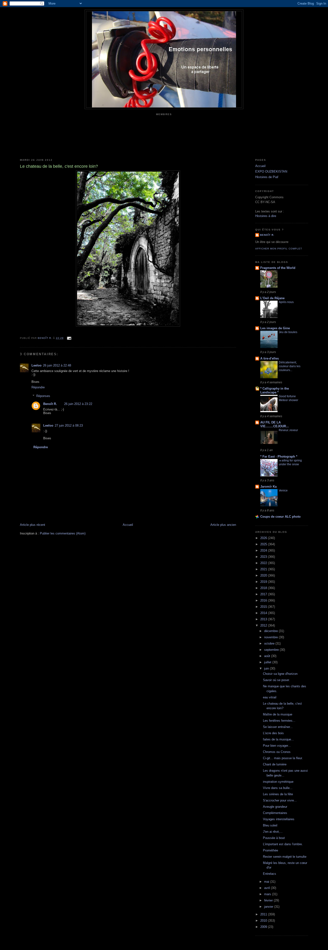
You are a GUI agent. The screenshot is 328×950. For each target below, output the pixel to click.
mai (267, 881)
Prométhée (270, 850)
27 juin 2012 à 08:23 (69, 425)
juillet (268, 662)
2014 (264, 613)
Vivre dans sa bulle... (277, 788)
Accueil (128, 525)
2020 (264, 575)
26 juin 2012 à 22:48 (57, 365)
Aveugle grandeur (275, 806)
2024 (264, 550)
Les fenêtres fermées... (279, 720)
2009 (264, 927)
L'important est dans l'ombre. (283, 844)
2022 (264, 563)
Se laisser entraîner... (278, 727)
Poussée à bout (274, 838)
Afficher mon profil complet (278, 248)
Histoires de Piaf (266, 177)
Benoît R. (50, 404)
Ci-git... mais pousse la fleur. (283, 758)
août (267, 656)
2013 (264, 619)
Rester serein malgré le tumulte (284, 856)
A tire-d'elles (269, 358)
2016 (264, 600)
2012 (264, 625)
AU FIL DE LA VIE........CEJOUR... (274, 424)
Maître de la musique (277, 714)
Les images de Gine (275, 328)
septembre (272, 650)
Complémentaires (275, 813)
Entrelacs (269, 873)
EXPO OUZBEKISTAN (271, 171)
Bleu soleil (270, 825)
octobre (269, 643)
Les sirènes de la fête (278, 794)
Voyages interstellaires (278, 819)
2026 (264, 538)
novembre (271, 637)
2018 (264, 588)
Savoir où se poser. (276, 680)
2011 (264, 914)
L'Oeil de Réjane (272, 298)
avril (267, 888)
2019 (264, 582)
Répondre (38, 387)
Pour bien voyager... (277, 745)
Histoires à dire (265, 216)
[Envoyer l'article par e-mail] (69, 338)
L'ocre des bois (273, 733)
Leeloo (36, 365)
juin (267, 668)
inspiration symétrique (278, 781)
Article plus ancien (223, 525)
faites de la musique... (278, 739)
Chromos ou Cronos (277, 752)
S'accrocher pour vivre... (280, 800)
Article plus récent (32, 525)
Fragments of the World (277, 268)
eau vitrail (269, 697)
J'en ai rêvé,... (273, 831)
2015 (264, 606)
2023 (264, 557)
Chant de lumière (274, 764)
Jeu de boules (288, 332)
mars (268, 894)
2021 (264, 569)
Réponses (43, 396)
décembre (271, 631)
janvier (269, 906)
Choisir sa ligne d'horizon (280, 674)
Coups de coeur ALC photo (280, 516)
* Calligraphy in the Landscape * (274, 390)
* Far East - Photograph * (278, 456)
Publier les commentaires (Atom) (62, 533)
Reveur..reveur (288, 430)
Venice (283, 490)
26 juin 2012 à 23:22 (78, 404)
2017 (264, 594)
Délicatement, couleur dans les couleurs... (289, 366)
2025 (264, 544)
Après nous (286, 302)
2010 (264, 920)
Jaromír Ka (268, 486)
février (269, 900)
